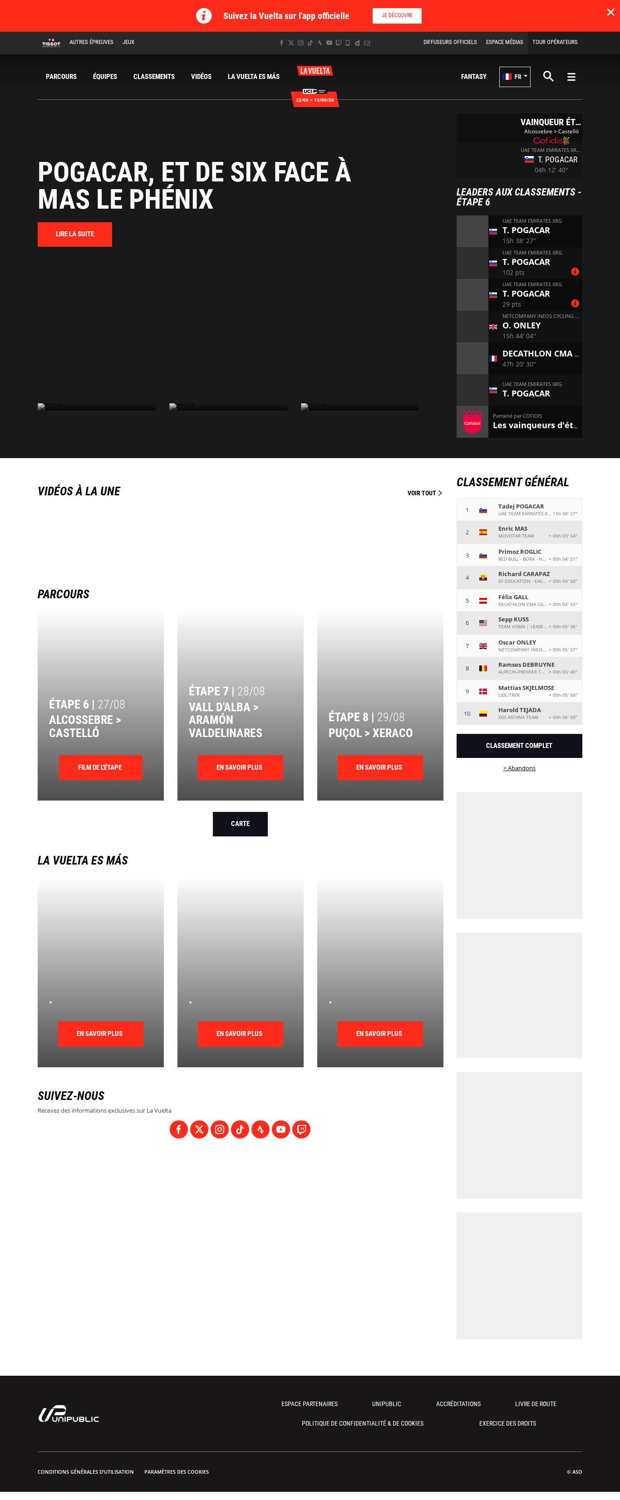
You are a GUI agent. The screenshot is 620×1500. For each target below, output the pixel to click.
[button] (515, 77)
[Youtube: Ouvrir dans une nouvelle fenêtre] (329, 43)
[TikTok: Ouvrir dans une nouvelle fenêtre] (310, 43)
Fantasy (474, 77)
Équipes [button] (105, 77)
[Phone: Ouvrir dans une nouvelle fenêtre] (348, 43)
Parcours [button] (61, 77)
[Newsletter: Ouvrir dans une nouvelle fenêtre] (367, 43)
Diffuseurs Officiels (450, 42)
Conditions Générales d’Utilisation (86, 1471)
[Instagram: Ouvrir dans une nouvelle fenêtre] (300, 43)
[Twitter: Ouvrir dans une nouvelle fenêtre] (291, 43)
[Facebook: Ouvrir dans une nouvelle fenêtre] (281, 43)
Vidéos (201, 77)
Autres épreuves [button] (91, 42)
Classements (154, 77)
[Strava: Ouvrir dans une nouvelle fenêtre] (320, 43)
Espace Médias (504, 42)
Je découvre (397, 15)
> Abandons (519, 768)
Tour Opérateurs (555, 42)
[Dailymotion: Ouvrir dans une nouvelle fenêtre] (357, 43)
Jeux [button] (128, 42)
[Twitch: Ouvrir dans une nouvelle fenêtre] (338, 43)
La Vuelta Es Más (254, 77)
